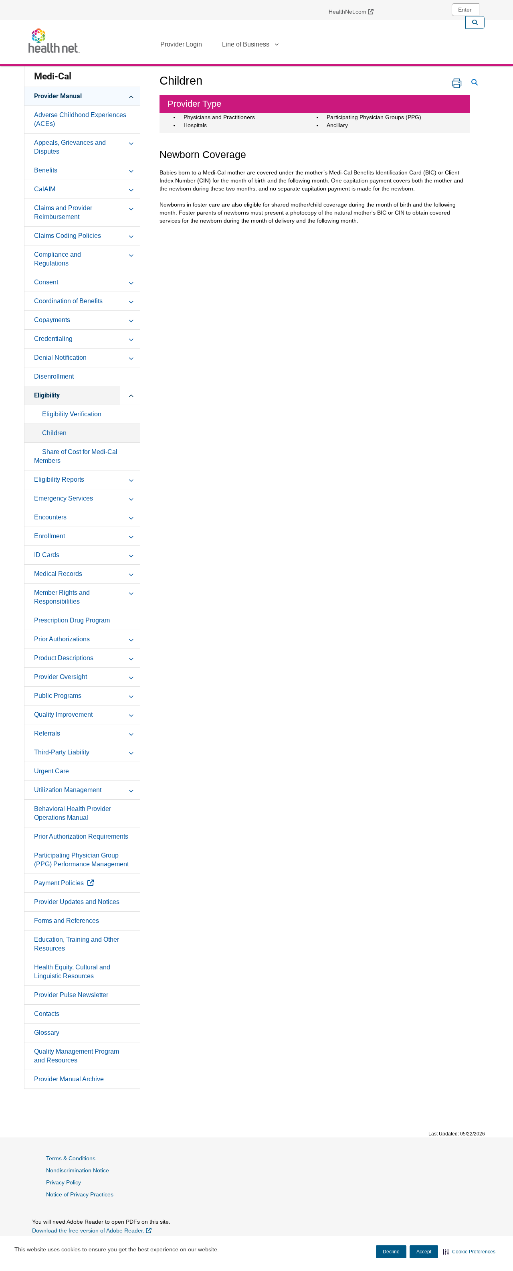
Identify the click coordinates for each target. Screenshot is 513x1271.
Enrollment (49, 536)
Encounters (50, 517)
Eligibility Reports (59, 479)
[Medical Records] (131, 573)
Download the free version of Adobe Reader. (91, 1230)
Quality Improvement (63, 714)
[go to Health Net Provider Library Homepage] (54, 40)
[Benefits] (131, 170)
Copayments (52, 319)
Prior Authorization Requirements (81, 836)
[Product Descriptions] (131, 658)
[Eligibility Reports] (131, 479)
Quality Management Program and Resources (76, 1056)
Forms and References (66, 920)
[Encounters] (131, 517)
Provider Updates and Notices (76, 901)
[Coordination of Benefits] (131, 301)
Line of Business (245, 44)
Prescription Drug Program (72, 620)
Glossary (46, 1032)
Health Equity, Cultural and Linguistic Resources (72, 971)
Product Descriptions (63, 658)
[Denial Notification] (131, 357)
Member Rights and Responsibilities (62, 597)
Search (475, 22)
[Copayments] (131, 319)
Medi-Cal (52, 76)
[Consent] (131, 282)
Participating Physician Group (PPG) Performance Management (81, 860)
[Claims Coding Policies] (131, 235)
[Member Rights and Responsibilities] (131, 592)
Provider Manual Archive (69, 1079)
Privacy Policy (63, 1182)
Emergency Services (63, 498)
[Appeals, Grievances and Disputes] (131, 142)
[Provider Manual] (131, 96)
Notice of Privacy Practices (79, 1194)
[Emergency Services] (131, 498)
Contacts (46, 1013)
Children (54, 433)
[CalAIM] (131, 189)
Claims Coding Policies (67, 235)
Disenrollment (54, 376)
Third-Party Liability (61, 752)
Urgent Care (51, 771)
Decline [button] (391, 1252)
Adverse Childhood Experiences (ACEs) (80, 119)
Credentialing (53, 338)
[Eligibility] (131, 395)
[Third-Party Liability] (131, 752)
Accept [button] (423, 1252)
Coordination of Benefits (68, 301)
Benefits (45, 170)
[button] (469, 1251)
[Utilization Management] (131, 790)
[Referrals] (131, 733)
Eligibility (47, 395)
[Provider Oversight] (131, 676)
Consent (46, 282)
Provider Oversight (60, 676)
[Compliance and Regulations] (131, 254)
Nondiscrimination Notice (77, 1170)
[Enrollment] (131, 536)
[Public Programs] (131, 695)
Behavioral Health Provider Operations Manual (72, 813)
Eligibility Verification (71, 414)
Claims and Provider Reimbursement (63, 212)
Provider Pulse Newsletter (71, 994)
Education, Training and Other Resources (76, 944)
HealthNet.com (354, 11)
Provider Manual (58, 96)
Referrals (47, 733)
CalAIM (44, 189)
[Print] (457, 83)
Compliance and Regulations (57, 259)
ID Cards (46, 554)
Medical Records (58, 573)
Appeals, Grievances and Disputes (70, 147)
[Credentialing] (131, 338)
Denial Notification (60, 357)
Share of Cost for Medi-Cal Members (75, 456)
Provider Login (181, 44)
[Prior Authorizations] (131, 639)
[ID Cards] (131, 554)
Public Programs (57, 695)
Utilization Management (67, 790)
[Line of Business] (276, 45)
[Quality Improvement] (131, 714)
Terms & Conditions (70, 1158)
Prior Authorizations (62, 639)
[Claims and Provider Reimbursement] (131, 208)
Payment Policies (82, 882)
